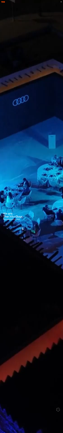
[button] (31, 432)
